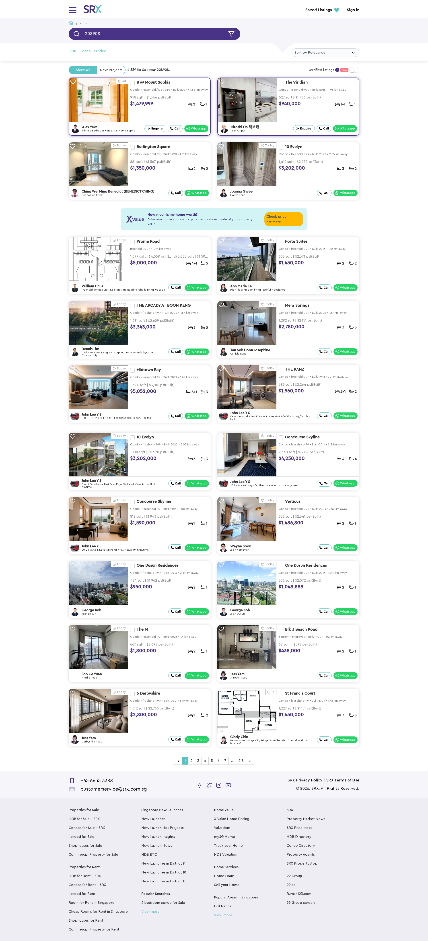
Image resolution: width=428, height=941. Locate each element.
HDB (72, 51)
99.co (291, 885)
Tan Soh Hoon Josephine (250, 350)
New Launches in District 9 (163, 863)
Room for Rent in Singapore (91, 902)
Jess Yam (237, 674)
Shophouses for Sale (85, 845)
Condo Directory (301, 845)
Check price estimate (276, 219)
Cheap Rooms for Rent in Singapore (98, 911)
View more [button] (150, 911)
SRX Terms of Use (342, 780)
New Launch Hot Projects (162, 828)
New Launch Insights (158, 836)
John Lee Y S (240, 413)
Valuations (222, 828)
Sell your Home (226, 885)
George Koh (91, 610)
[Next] (250, 761)
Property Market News (306, 819)
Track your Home (228, 845)
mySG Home (224, 836)
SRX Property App (302, 863)
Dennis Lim (90, 349)
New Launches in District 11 (163, 881)
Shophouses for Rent (86, 920)
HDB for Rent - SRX (85, 876)
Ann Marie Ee (241, 286)
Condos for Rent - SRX (87, 885)
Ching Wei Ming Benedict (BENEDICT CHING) (118, 191)
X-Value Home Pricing (231, 819)
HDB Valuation (225, 854)
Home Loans (224, 876)
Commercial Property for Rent (94, 929)
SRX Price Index (300, 828)
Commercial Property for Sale (93, 854)
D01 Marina (222, 906)
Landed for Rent (82, 894)
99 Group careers (301, 902)
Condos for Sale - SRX (87, 828)
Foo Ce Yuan (92, 674)
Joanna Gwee (241, 191)
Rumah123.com (299, 894)
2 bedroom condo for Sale (163, 902)
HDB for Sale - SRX (84, 819)
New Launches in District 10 (163, 872)
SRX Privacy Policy (305, 780)
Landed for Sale (81, 836)
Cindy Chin (239, 737)
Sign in (353, 10)
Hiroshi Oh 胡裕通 (245, 127)
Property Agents (301, 854)
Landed (100, 51)
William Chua (92, 286)
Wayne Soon (240, 546)
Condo (85, 51)
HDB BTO (149, 854)
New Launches (153, 819)
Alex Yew (89, 127)
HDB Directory (299, 836)
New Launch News (156, 845)
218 (241, 761)
